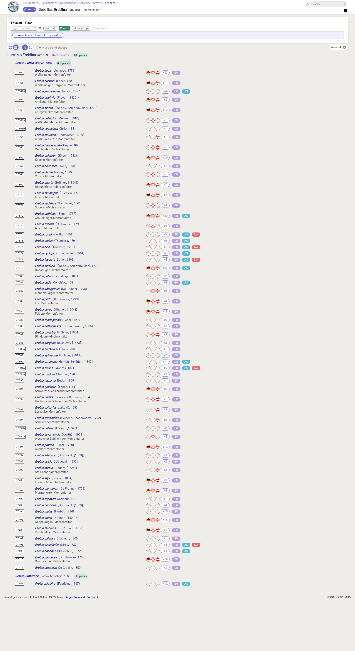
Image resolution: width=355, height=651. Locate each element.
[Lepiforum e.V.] (13, 7)
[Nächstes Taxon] (34, 9)
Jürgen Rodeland (75, 597)
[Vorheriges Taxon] (25, 9)
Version (92, 597)
